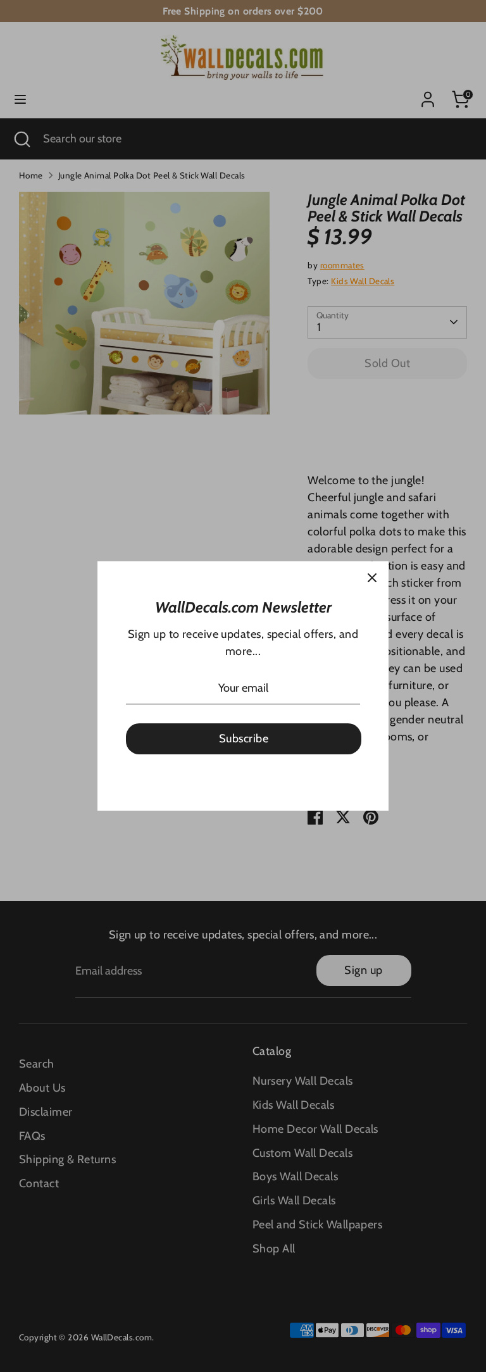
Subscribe (243, 738)
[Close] (372, 578)
